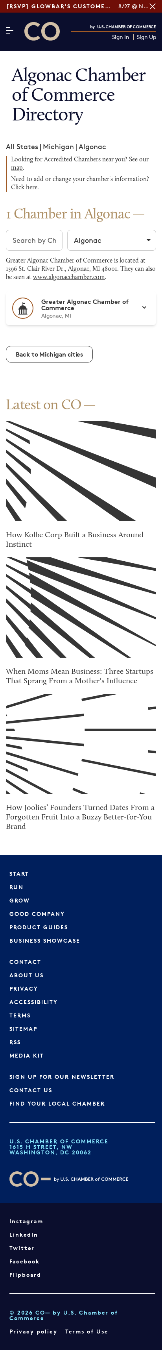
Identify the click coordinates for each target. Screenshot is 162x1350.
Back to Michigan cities (49, 354)
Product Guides (38, 927)
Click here (24, 188)
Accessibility (33, 1002)
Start (19, 873)
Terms (20, 1015)
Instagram (26, 1221)
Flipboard (25, 1274)
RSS (15, 1042)
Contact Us (30, 1090)
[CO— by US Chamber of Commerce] (42, 31)
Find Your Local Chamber (57, 1103)
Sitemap (23, 1028)
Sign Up (146, 37)
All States (22, 146)
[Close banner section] (152, 6)
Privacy (23, 988)
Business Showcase (44, 940)
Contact (25, 961)
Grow (19, 900)
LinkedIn (23, 1234)
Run (16, 887)
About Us (26, 975)
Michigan (58, 146)
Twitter (22, 1248)
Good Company (37, 913)
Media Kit (26, 1055)
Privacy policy (33, 1331)
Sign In (120, 37)
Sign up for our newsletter (61, 1076)
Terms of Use (86, 1331)
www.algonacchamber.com (69, 277)
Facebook (24, 1261)
